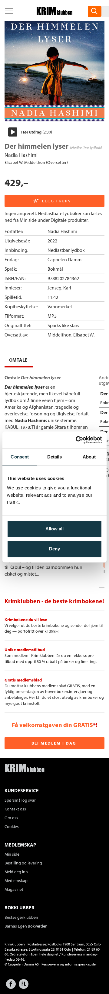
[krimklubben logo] (25, 768)
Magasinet (14, 889)
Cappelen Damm (64, 259)
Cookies (12, 826)
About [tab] (89, 456)
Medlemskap (16, 880)
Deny (54, 548)
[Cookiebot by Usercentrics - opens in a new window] (77, 440)
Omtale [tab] (18, 360)
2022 (52, 241)
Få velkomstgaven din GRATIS (52, 725)
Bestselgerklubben (21, 917)
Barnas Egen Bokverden (26, 926)
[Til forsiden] (54, 13)
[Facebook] (11, 987)
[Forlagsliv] (23, 987)
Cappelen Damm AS (23, 964)
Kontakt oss (15, 809)
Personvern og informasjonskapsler (69, 964)
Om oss (11, 817)
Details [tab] (54, 456)
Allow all (54, 528)
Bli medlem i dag (53, 743)
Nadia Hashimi (21, 154)
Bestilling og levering (23, 863)
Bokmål (55, 269)
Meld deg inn (16, 871)
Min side (12, 854)
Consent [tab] (20, 456)
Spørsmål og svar (20, 800)
